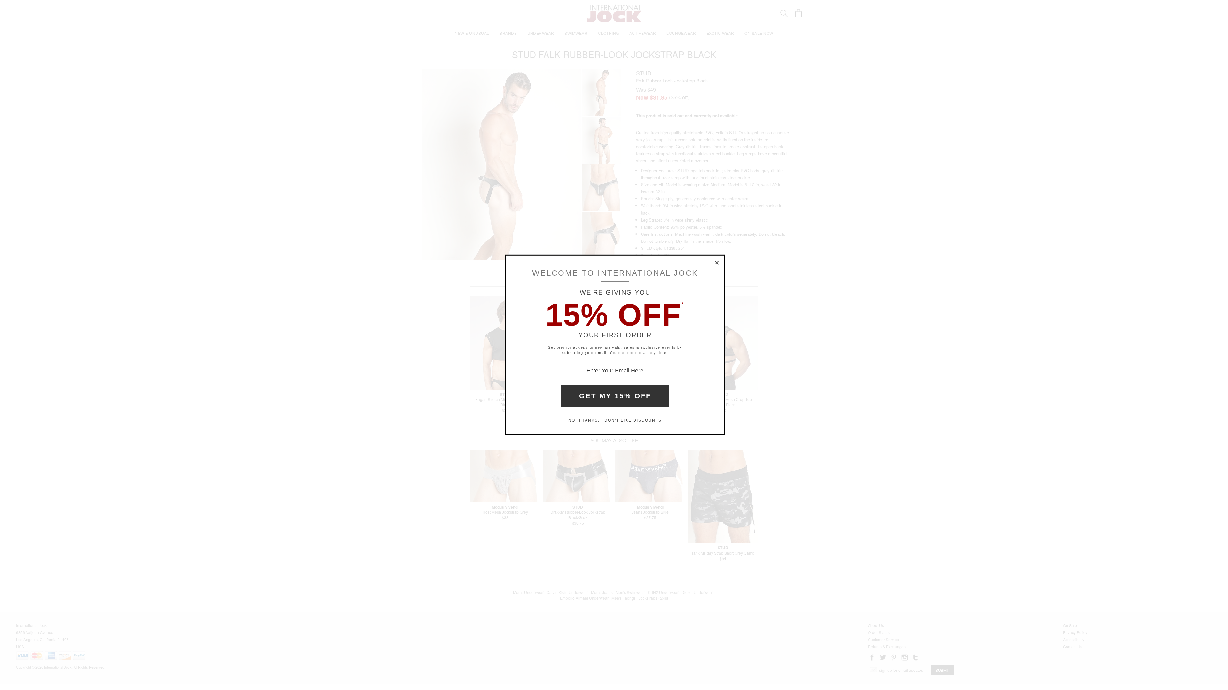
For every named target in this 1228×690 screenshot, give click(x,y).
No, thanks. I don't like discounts (615, 420)
